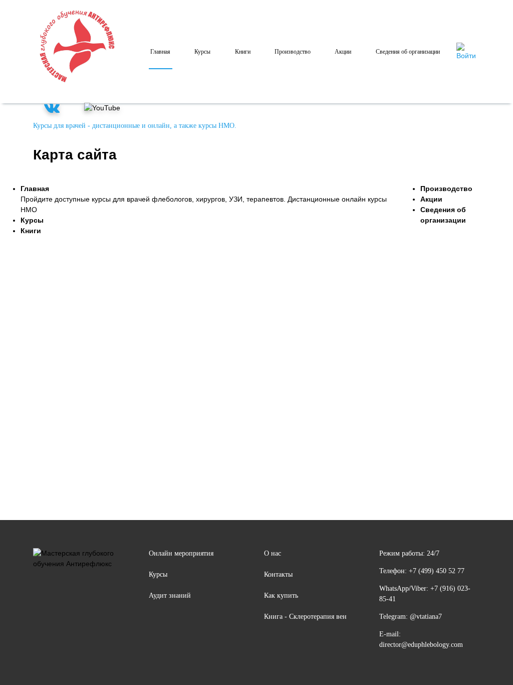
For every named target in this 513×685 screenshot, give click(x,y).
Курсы (202, 51)
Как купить (281, 595)
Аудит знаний (170, 595)
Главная (160, 51)
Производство (293, 51)
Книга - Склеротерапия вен (305, 616)
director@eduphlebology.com (421, 644)
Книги (242, 51)
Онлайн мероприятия (181, 553)
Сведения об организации (408, 51)
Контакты (278, 574)
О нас (272, 553)
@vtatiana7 (426, 616)
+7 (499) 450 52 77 (436, 571)
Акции (343, 51)
